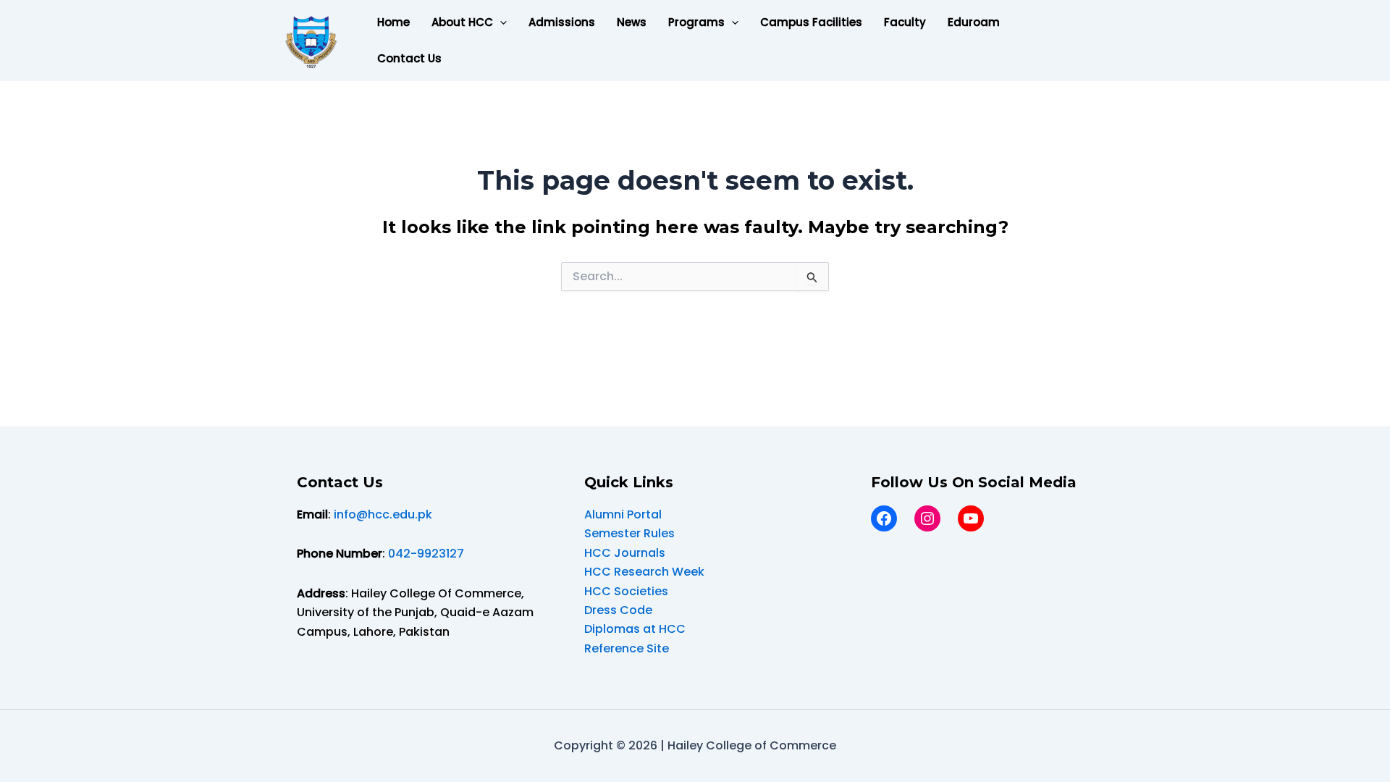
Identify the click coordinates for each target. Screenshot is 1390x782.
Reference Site (626, 648)
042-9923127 (426, 553)
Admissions (561, 22)
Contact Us (409, 58)
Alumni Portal (623, 514)
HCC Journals (624, 553)
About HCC (462, 22)
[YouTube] (971, 518)
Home (393, 22)
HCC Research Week (644, 571)
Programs (696, 22)
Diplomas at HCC (635, 629)
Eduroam (974, 22)
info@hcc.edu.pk (383, 514)
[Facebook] (884, 518)
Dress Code (618, 610)
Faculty (905, 22)
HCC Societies (626, 591)
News (631, 22)
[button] (500, 22)
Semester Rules (629, 533)
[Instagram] (927, 518)
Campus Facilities (811, 22)
